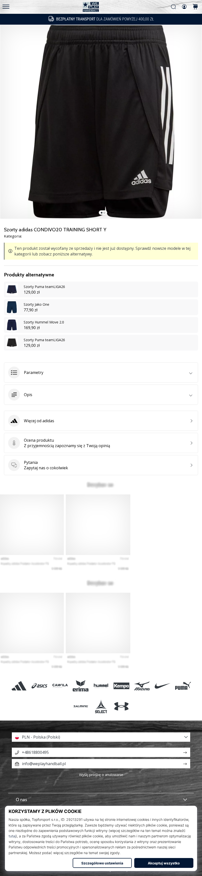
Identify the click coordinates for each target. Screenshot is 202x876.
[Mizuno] (142, 685)
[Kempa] (121, 685)
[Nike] (162, 685)
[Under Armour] (121, 706)
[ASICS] (39, 685)
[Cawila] (60, 685)
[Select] (101, 706)
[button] (101, 372)
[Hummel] (101, 685)
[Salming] (80, 706)
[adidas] (19, 685)
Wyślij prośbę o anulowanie (101, 774)
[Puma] (183, 685)
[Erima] (80, 685)
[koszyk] (195, 7)
